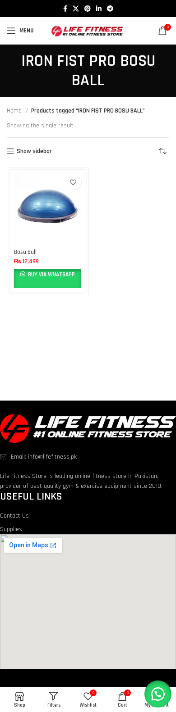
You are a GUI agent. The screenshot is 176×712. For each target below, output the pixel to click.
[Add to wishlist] (73, 182)
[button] (157, 693)
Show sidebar (34, 151)
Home (15, 111)
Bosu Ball (25, 252)
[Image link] (88, 428)
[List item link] (88, 457)
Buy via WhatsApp (51, 274)
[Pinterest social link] (87, 8)
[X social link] (76, 8)
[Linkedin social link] (98, 8)
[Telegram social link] (110, 8)
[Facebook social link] (65, 8)
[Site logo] (88, 31)
